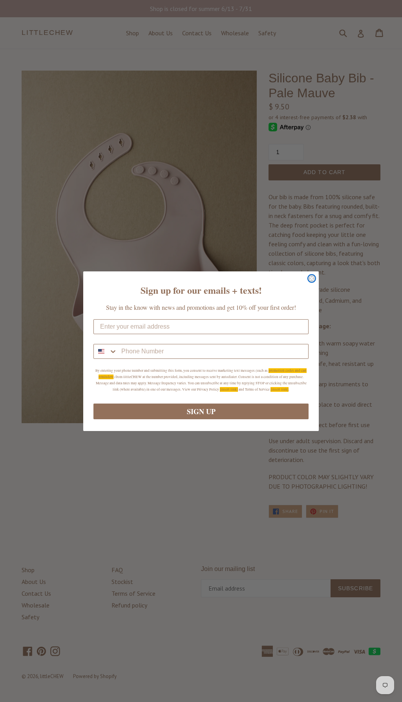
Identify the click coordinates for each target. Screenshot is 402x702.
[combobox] (105, 351)
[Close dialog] (312, 278)
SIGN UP (201, 411)
